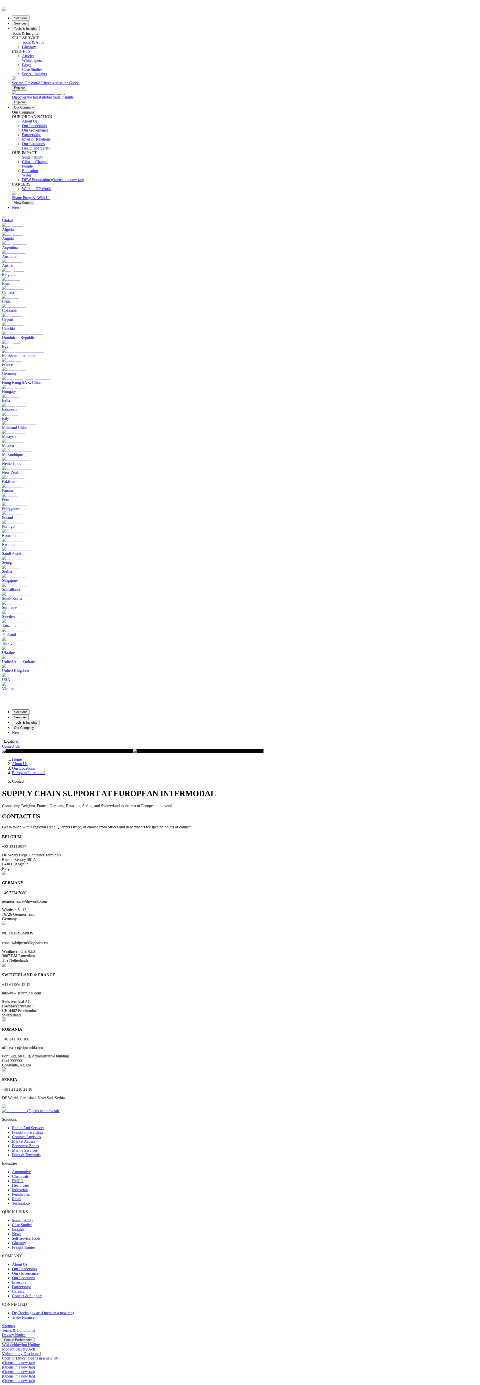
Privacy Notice (14, 1335)
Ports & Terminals (26, 1155)
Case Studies (22, 1225)
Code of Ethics (31, 1358)
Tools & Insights (26, 29)
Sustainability (22, 1220)
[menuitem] (240, 220)
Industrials (20, 1190)
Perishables (21, 1194)
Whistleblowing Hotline (21, 1344)
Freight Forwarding (27, 1132)
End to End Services (28, 1128)
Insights (18, 1229)
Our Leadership (24, 1269)
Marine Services (25, 1150)
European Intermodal (28, 773)
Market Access (23, 1141)
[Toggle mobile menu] (4, 693)
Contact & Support (27, 1296)
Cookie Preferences (18, 1340)
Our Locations (23, 768)
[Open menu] (4, 694)
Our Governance (25, 1273)
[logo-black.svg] (12, 9)
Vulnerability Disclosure (21, 1353)
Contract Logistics (26, 1137)
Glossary (19, 1243)
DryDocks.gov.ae (43, 1313)
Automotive (21, 1172)
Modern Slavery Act (18, 1349)
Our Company (24, 107)
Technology (21, 1203)
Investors (19, 1282)
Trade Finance (23, 1317)
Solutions (21, 18)
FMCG (18, 1181)
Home (17, 759)
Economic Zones (25, 1146)
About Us (20, 764)
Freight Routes (23, 1247)
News (16, 207)
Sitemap (8, 1326)
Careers (18, 1291)
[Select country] (4, 217)
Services (20, 23)
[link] (245, 83)
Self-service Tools (26, 1238)
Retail (16, 1199)
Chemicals (20, 1176)
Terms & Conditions (18, 1330)
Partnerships (21, 1287)
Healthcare (20, 1185)
